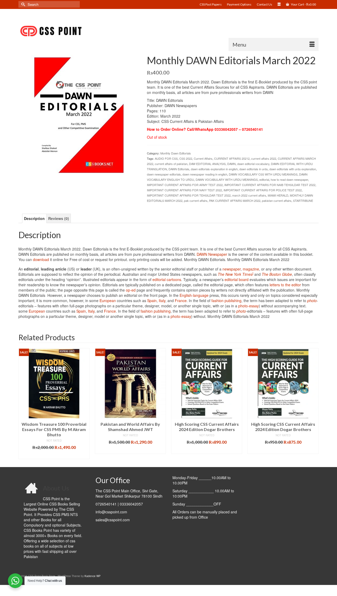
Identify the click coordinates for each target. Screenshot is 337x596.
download (41, 259)
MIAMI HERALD (278, 195)
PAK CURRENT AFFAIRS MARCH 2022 (234, 200)
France (181, 300)
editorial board (237, 279)
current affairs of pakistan (171, 164)
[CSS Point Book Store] (65, 31)
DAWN (231, 164)
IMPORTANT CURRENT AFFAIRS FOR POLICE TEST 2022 (263, 190)
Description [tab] (34, 218)
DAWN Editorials (178, 169)
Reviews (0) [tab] (58, 218)
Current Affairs (203, 158)
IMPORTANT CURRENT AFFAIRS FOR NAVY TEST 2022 (184, 190)
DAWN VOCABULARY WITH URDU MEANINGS (227, 179)
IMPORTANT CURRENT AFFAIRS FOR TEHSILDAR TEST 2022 (189, 195)
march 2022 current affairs (249, 195)
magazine (251, 269)
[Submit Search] (22, 4)
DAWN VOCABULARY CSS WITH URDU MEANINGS (263, 174)
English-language (194, 295)
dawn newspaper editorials (164, 174)
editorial (264, 179)
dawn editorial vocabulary (253, 164)
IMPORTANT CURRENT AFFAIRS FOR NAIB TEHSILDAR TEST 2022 (269, 185)
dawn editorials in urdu (253, 169)
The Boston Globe (277, 274)
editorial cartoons (166, 279)
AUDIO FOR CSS (166, 158)
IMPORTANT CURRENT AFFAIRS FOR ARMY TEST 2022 (185, 185)
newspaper (231, 269)
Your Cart (303, 4)
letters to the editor (285, 284)
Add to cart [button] (54, 449)
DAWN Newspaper (212, 254)
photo (312, 300)
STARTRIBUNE (303, 200)
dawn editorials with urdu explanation (292, 169)
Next (314, 403)
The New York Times (235, 274)
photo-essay (248, 305)
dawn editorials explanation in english (214, 169)
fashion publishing (226, 300)
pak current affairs (195, 200)
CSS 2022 (185, 158)
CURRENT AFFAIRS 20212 (232, 158)
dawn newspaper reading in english (204, 174)
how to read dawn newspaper (289, 179)
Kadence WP (93, 576)
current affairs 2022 (263, 158)
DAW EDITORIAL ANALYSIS (207, 164)
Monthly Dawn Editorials (175, 153)
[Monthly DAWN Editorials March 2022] (79, 114)
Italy (162, 300)
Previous (23, 403)
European (108, 300)
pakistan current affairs (276, 200)
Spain (152, 300)
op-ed (131, 290)
